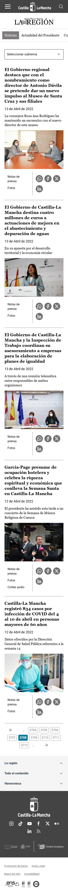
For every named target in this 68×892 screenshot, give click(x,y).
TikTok (20, 823)
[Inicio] (34, 807)
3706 (54, 730)
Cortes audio (16, 587)
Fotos (11, 188)
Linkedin (29, 831)
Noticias (11, 35)
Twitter (47, 823)
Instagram (11, 823)
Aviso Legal (38, 865)
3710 (45, 737)
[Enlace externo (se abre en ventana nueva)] (29, 884)
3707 (12, 737)
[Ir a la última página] (43, 745)
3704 (32, 730)
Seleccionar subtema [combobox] (22, 54)
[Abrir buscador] (61, 6)
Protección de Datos (16, 865)
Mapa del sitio (12, 873)
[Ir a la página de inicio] (34, 6)
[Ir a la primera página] (13, 730)
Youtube (29, 823)
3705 (43, 730)
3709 (34, 737)
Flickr (56, 823)
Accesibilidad (31, 873)
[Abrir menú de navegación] (7, 6)
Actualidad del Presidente (40, 35)
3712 (24, 745)
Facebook (38, 823)
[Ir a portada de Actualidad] (34, 22)
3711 (56, 737)
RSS (38, 831)
